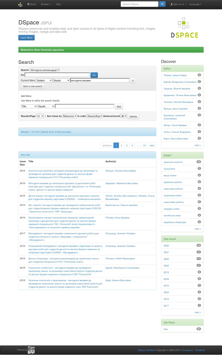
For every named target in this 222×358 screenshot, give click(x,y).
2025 (166, 245)
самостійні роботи (173, 188)
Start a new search (32, 86)
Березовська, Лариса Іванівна (121, 205)
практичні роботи (173, 182)
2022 (166, 265)
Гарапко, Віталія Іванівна (177, 88)
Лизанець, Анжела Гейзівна (120, 233)
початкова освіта (172, 195)
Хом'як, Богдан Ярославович (120, 195)
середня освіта (172, 208)
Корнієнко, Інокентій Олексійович (174, 117)
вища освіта (170, 175)
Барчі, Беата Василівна (118, 280)
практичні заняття (173, 162)
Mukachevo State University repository (42, 49)
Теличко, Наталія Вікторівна (178, 101)
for (22, 74)
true (166, 329)
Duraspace (187, 350)
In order (82, 116)
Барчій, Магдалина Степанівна (122, 267)
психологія (169, 168)
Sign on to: (179, 4)
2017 (166, 305)
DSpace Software (147, 350)
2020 (166, 258)
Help (58, 4)
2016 (166, 285)
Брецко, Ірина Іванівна (176, 108)
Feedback (200, 350)
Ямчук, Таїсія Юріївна (175, 125)
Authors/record (111, 116)
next (152, 145)
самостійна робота (174, 202)
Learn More (26, 37)
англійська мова (172, 215)
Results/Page (28, 116)
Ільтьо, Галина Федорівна (177, 131)
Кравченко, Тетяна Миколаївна (180, 95)
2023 (166, 292)
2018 (166, 299)
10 (144, 145)
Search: (25, 70)
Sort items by (54, 116)
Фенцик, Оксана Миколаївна (120, 170)
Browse (45, 4)
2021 (166, 252)
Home (32, 4)
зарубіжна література (175, 222)
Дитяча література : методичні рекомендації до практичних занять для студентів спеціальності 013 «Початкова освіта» (63, 260)
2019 (166, 272)
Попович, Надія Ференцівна (120, 258)
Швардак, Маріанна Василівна (121, 183)
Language (194, 4)
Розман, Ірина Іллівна (175, 75)
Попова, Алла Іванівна (117, 217)
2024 (166, 278)
